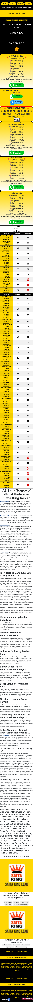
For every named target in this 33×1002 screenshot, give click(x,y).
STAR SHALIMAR (6, 440)
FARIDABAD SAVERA (6, 236)
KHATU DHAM (6, 246)
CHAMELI (6, 377)
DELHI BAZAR (6, 251)
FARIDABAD (6, 267)
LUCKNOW (6, 450)
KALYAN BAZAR (6, 241)
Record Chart (6, 239)
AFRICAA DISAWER (6, 296)
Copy (16, 120)
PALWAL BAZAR (6, 372)
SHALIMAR (6, 414)
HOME (4, 3)
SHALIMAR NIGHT (6, 456)
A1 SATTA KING (16, 13)
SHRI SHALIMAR (6, 398)
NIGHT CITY (6, 351)
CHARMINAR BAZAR (6, 471)
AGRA (6, 408)
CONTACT (20, 3)
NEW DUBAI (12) (6, 307)
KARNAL (6, 262)
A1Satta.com (5, 735)
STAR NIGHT (6, 477)
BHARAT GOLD (6, 429)
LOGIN (28, 3)
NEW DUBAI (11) (6, 302)
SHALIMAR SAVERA (6, 387)
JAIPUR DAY (6, 335)
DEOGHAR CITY (6, 356)
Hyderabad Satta (4, 501)
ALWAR (6, 419)
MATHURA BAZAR (6, 424)
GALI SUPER (6, 340)
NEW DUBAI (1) (6, 319)
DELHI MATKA (6, 403)
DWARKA (6, 466)
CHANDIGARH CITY (6, 324)
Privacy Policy (9, 951)
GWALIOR (6, 382)
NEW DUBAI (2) (6, 345)
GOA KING (6, 272)
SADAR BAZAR (6, 330)
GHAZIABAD (6, 278)
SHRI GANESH (6, 257)
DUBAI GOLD (6, 283)
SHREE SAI (6, 393)
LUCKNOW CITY (6, 461)
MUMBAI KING (6, 435)
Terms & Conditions (22, 951)
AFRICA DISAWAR (6, 445)
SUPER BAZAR (6, 366)
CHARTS (12, 3)
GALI (6, 288)
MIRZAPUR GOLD (6, 361)
